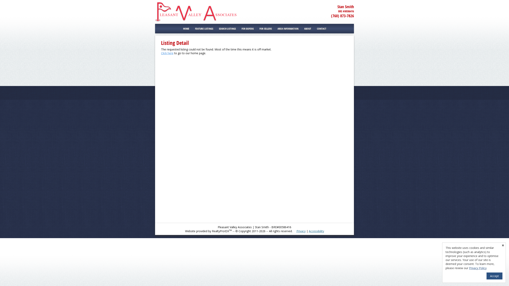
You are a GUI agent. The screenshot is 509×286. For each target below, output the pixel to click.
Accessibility (316, 231)
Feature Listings (204, 28)
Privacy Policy (478, 268)
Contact (321, 28)
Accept (494, 276)
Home (186, 28)
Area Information (288, 28)
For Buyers (248, 28)
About (307, 28)
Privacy (301, 231)
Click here (167, 53)
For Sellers (265, 28)
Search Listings (227, 28)
